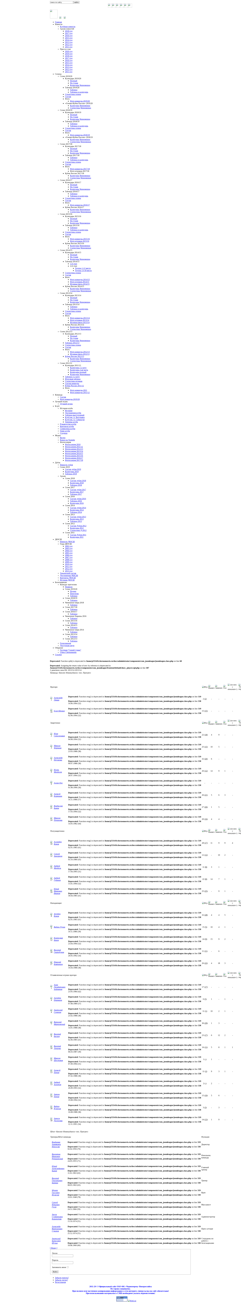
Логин (54, 1253)
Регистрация (60, 1282)
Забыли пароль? (62, 1278)
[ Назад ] (53, 1248)
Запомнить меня (59, 1267)
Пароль (55, 1260)
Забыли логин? (61, 1280)
